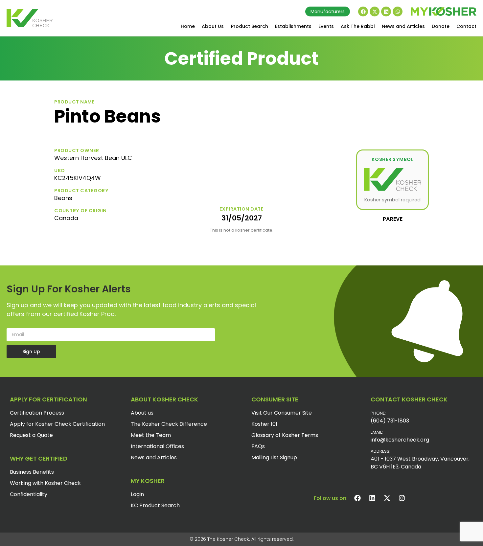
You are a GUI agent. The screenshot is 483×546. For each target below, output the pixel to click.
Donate (440, 26)
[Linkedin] (386, 11)
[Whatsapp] (397, 11)
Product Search (249, 26)
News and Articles (403, 26)
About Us (213, 26)
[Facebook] (363, 11)
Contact (466, 26)
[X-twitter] (375, 11)
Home (188, 26)
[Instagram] (402, 498)
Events (326, 26)
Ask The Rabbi (358, 26)
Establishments (293, 26)
